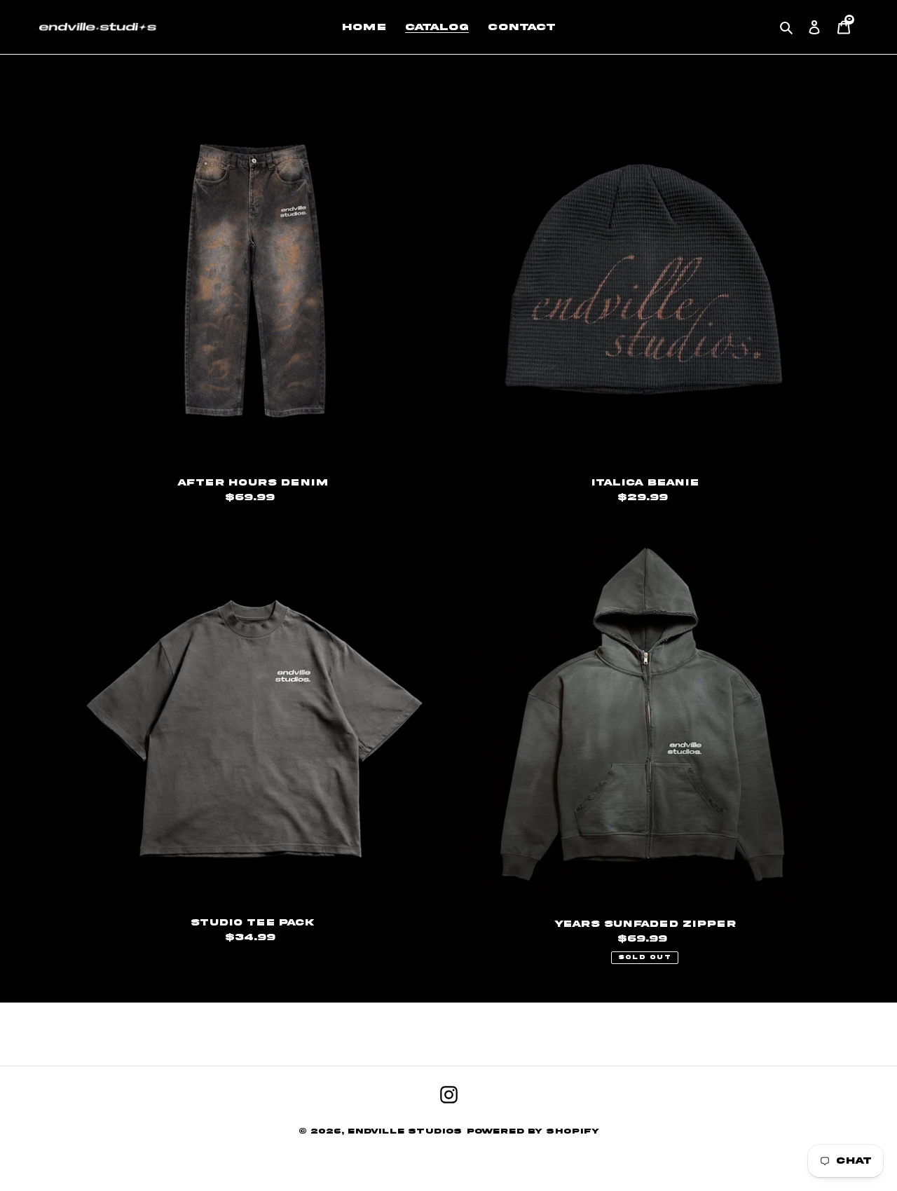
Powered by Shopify (533, 1131)
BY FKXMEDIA (449, 1145)
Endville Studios (405, 1131)
